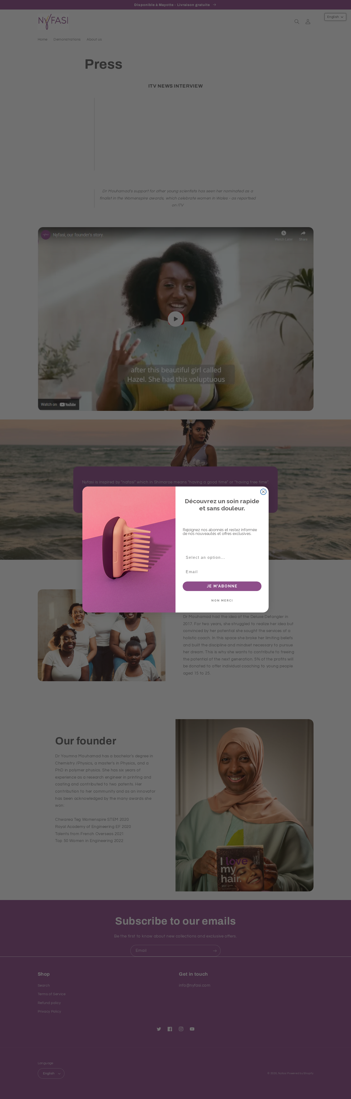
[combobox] (220, 557)
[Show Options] (257, 557)
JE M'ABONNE (222, 586)
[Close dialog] (263, 492)
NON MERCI (222, 600)
